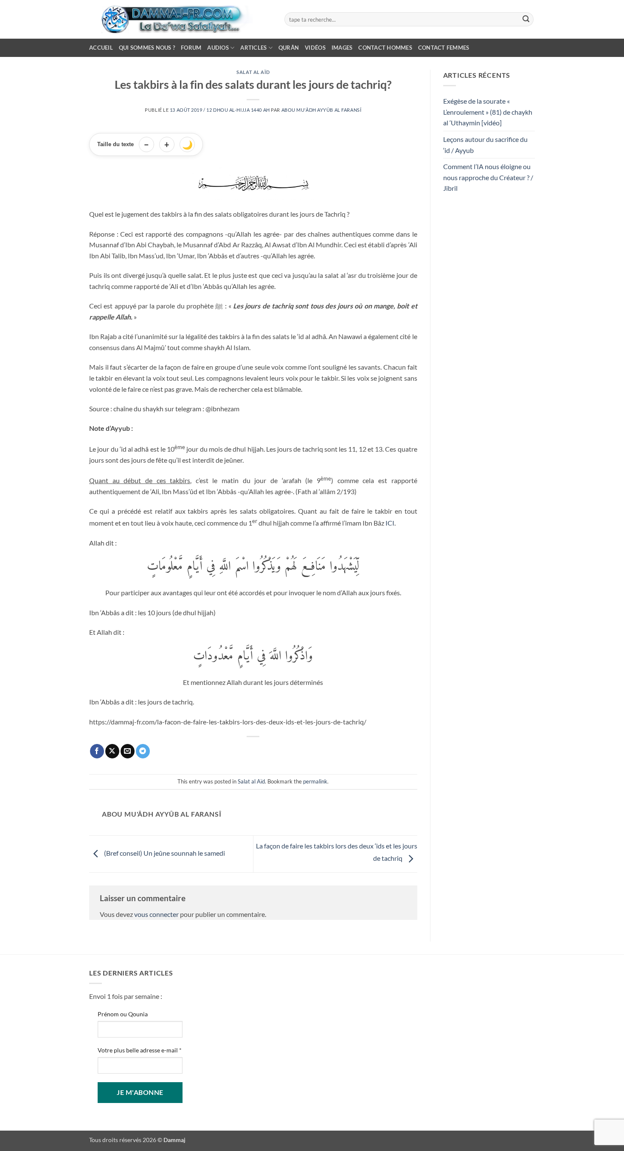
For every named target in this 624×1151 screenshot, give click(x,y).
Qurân (288, 47)
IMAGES (342, 47)
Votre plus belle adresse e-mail (140, 1050)
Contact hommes (385, 47)
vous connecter (156, 914)
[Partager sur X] (112, 751)
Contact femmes (443, 47)
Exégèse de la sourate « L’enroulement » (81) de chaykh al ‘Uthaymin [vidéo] (487, 112)
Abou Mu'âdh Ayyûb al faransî (321, 110)
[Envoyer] (526, 19)
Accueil (101, 47)
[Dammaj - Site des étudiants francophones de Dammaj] (180, 19)
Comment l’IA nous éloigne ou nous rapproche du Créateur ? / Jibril (488, 177)
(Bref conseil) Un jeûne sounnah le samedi (164, 853)
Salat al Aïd (253, 72)
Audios (218, 47)
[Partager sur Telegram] (143, 751)
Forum (191, 47)
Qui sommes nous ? (147, 47)
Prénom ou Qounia (123, 1014)
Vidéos (315, 47)
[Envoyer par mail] (128, 751)
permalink (315, 781)
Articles (253, 47)
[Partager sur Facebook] (97, 751)
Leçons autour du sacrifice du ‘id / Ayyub (485, 144)
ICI (389, 523)
